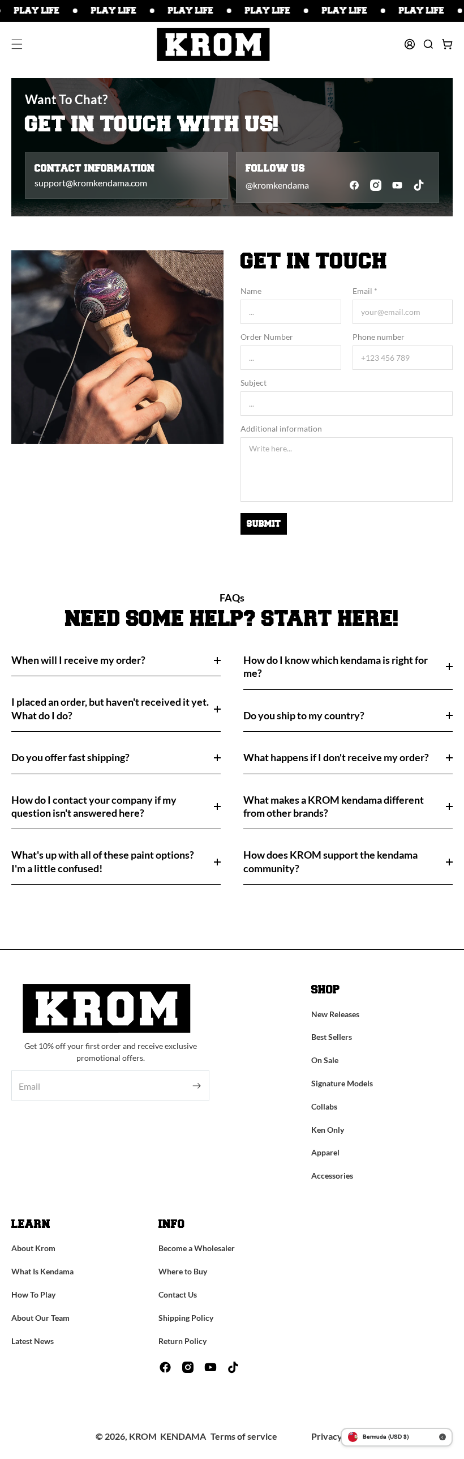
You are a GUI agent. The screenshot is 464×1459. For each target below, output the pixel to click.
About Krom (33, 1248)
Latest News (32, 1341)
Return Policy (182, 1341)
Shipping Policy (185, 1318)
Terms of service (243, 1436)
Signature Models (342, 1083)
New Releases (335, 1014)
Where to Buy (182, 1271)
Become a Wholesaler (196, 1248)
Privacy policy (339, 1436)
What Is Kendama (42, 1271)
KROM (143, 1436)
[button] (17, 44)
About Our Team (40, 1318)
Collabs (324, 1106)
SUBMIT (264, 524)
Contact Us (177, 1294)
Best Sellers (331, 1037)
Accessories (332, 1175)
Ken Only (327, 1129)
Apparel (325, 1152)
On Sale (324, 1060)
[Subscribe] (197, 1085)
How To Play (33, 1294)
